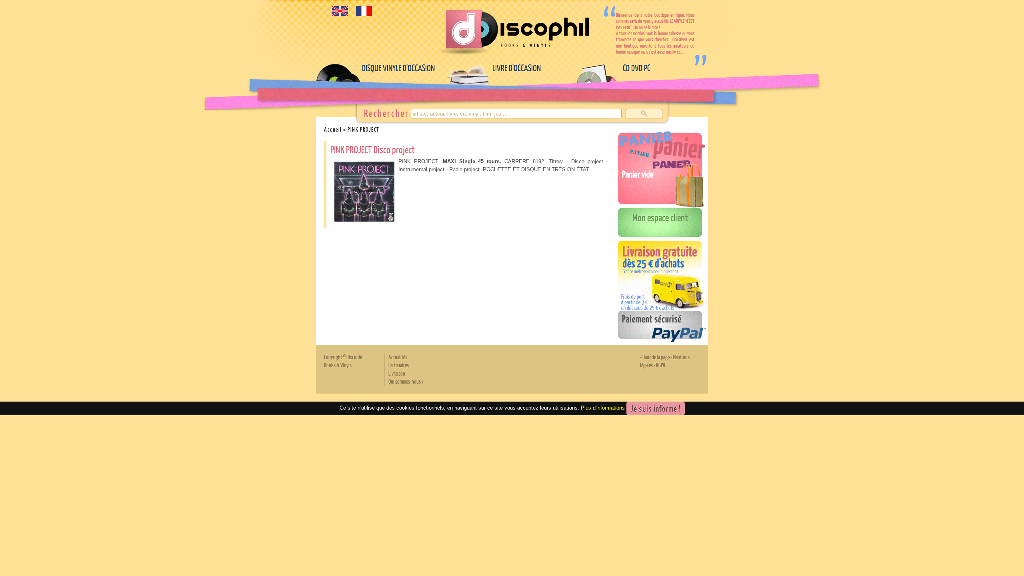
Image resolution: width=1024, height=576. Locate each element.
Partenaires (398, 364)
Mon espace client (660, 217)
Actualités (397, 356)
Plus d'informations (603, 408)
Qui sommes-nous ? (405, 381)
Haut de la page (656, 356)
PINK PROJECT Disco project (372, 149)
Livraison (396, 373)
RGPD (660, 364)
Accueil (333, 129)
